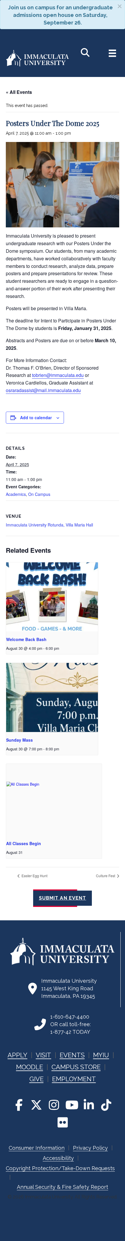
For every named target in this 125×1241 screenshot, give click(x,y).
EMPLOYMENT (74, 1079)
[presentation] (52, 596)
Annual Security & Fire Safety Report (62, 1187)
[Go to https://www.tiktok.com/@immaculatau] (106, 1105)
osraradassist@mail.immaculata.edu (43, 390)
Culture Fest (106, 875)
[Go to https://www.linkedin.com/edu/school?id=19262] (88, 1105)
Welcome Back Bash (26, 639)
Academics (16, 494)
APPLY (17, 1055)
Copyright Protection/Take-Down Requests (60, 1168)
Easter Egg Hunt (34, 875)
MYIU (101, 1055)
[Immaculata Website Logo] (37, 65)
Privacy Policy (90, 1148)
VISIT (43, 1055)
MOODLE (29, 1067)
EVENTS (72, 1055)
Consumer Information (37, 1148)
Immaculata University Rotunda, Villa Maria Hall (49, 525)
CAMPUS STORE (76, 1067)
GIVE (36, 1079)
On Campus (39, 494)
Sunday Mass (19, 740)
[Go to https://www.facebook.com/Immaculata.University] (19, 1105)
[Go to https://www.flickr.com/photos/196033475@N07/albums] (62, 1122)
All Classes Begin (23, 843)
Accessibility (58, 1158)
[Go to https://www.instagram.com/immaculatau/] (54, 1105)
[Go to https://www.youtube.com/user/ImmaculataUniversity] (71, 1105)
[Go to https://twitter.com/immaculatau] (36, 1105)
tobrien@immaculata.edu (58, 375)
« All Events (19, 92)
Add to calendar (36, 417)
